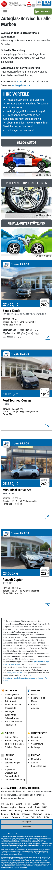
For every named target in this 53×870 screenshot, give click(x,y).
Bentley (18, 810)
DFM (39, 817)
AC (2, 804)
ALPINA (10, 804)
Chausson (26, 814)
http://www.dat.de (14, 673)
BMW (3, 810)
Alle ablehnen (26, 827)
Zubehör (9, 733)
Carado (4, 814)
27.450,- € (10, 304)
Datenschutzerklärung (15, 779)
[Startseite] (13, 3)
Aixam (36, 804)
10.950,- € (10, 394)
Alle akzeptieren (26, 822)
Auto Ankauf (10, 701)
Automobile (11, 690)
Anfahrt (34, 762)
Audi (30, 807)
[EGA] (44, 3)
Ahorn (28, 804)
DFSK (46, 817)
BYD (10, 810)
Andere (22, 807)
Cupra (25, 817)
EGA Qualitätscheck (14, 721)
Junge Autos (10, 714)
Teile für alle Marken (14, 744)
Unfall (34, 704)
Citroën (48, 814)
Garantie (35, 740)
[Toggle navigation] (5, 11)
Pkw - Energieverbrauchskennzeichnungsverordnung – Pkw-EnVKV (26, 678)
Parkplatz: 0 (10, 725)
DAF (32, 817)
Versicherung (37, 744)
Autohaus (9, 759)
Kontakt (35, 755)
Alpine (13, 807)
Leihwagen (36, 747)
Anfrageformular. (21, 85)
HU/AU (34, 694)
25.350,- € (10, 484)
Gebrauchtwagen (12, 718)
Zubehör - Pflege (12, 747)
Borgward (29, 810)
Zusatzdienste (39, 733)
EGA (6, 766)
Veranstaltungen (12, 762)
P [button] (47, 337)
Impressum (39, 865)
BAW (44, 807)
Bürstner (40, 810)
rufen (20, 81)
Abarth (19, 804)
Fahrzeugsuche (12, 694)
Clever (6, 817)
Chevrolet (37, 814)
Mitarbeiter (36, 759)
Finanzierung (37, 737)
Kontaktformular (38, 766)
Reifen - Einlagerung (14, 740)
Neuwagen (9, 711)
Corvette (16, 817)
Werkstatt (37, 690)
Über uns (9, 755)
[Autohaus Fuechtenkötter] (31, 3)
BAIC (37, 807)
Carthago (14, 814)
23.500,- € (10, 573)
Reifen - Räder (11, 737)
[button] (43, 11)
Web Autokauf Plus (13, 698)
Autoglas (35, 708)
